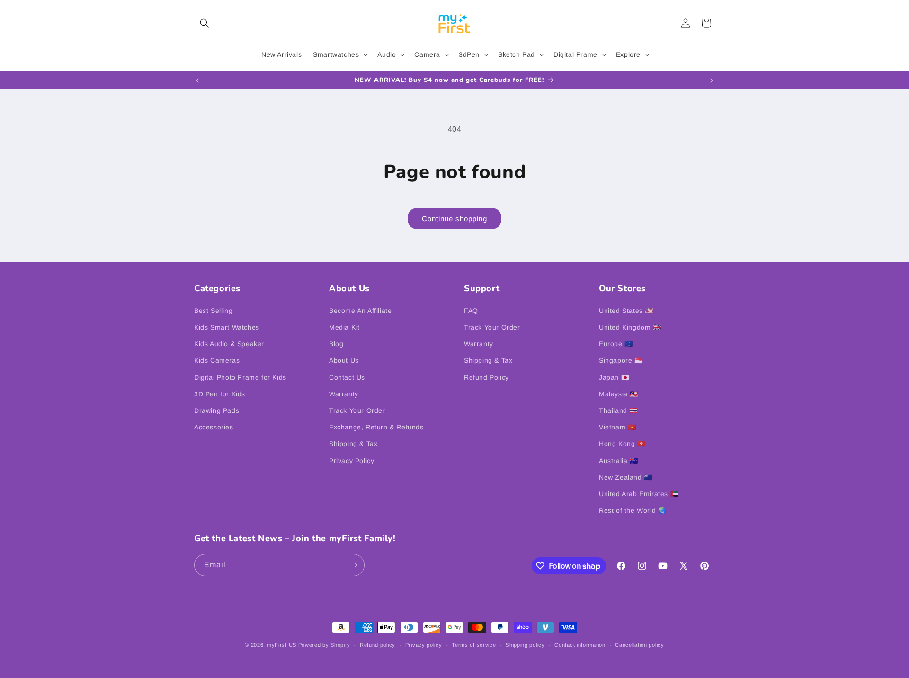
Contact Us (347, 377)
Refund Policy (486, 377)
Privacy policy (423, 645)
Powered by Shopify (324, 645)
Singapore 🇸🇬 (621, 360)
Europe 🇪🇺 (616, 344)
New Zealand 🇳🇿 (625, 477)
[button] (204, 23)
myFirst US (281, 645)
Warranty (343, 394)
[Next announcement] (711, 80)
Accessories (213, 427)
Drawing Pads (216, 410)
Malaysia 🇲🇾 (618, 394)
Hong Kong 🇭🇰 (622, 443)
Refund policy (377, 645)
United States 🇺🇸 (626, 310)
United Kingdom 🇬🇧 (630, 327)
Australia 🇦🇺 (618, 460)
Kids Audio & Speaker (229, 344)
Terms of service (474, 645)
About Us (344, 360)
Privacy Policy (351, 460)
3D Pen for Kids (219, 394)
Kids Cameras (217, 360)
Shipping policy (525, 645)
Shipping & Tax (353, 443)
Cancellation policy (639, 645)
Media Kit (344, 327)
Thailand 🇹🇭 (618, 410)
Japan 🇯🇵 (614, 377)
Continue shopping (454, 218)
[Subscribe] (353, 565)
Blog (336, 344)
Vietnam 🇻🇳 (617, 427)
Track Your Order (357, 410)
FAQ (471, 310)
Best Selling (213, 310)
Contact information (579, 645)
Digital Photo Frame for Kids (240, 377)
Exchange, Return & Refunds (376, 427)
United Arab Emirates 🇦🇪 (638, 494)
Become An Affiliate (360, 310)
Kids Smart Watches (226, 327)
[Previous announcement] (197, 80)
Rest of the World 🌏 (632, 510)
